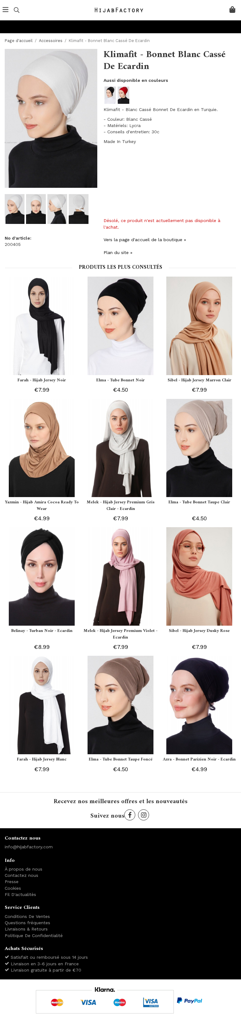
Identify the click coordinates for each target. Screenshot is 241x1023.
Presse (12, 881)
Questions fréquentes (27, 922)
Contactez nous (21, 875)
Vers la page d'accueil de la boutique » (145, 239)
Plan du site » (118, 252)
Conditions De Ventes (27, 916)
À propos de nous (23, 869)
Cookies (13, 888)
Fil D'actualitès (20, 894)
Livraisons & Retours (26, 928)
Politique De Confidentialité (34, 935)
